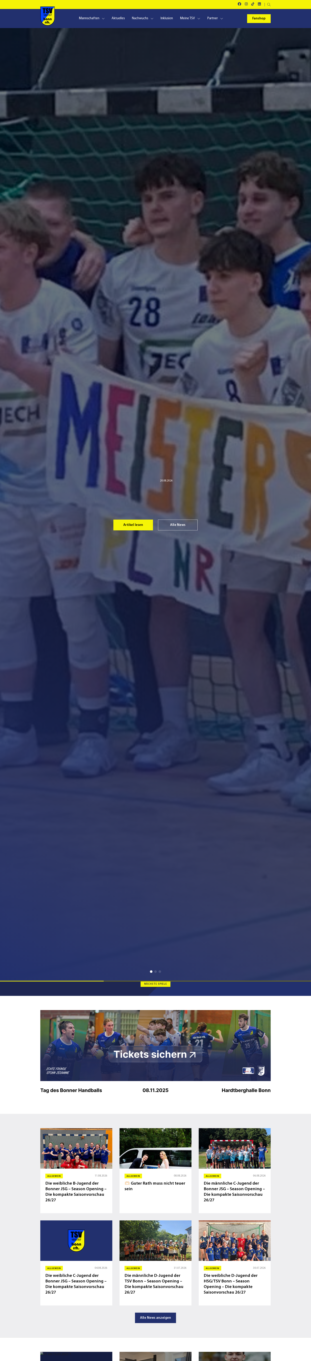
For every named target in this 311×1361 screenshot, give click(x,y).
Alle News (178, 525)
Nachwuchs (140, 18)
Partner (212, 18)
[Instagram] (246, 4)
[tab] (151, 971)
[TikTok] (252, 4)
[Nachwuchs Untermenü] (152, 18)
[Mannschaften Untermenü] (103, 18)
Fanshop (259, 18)
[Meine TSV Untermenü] (198, 18)
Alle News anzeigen (155, 1318)
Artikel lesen (133, 525)
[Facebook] (239, 4)
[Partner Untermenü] (221, 18)
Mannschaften (89, 18)
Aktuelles (118, 18)
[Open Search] (269, 4)
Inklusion (167, 18)
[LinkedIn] (259, 4)
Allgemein (146, 481)
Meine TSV (187, 18)
